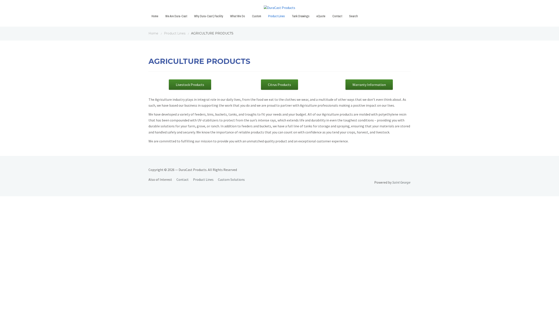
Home (155, 16)
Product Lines (276, 16)
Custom (256, 16)
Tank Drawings (300, 16)
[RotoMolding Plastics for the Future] (279, 8)
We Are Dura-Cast (176, 16)
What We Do (237, 16)
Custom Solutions (231, 179)
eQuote (320, 16)
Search (353, 16)
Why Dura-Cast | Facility (208, 16)
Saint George (401, 182)
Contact (337, 16)
